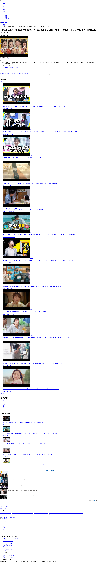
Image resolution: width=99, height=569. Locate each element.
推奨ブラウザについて (7, 545)
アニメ (4, 5)
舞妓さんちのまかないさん (21, 73)
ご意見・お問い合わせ (7, 549)
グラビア (7, 18)
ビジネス (7, 19)
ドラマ (4, 7)
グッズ (4, 10)
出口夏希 (5, 73)
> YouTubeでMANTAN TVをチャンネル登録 (9, 67)
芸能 (6, 15)
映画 (4, 9)
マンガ (6, 13)
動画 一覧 (2, 393)
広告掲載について (6, 544)
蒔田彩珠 (9, 73)
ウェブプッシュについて (8, 539)
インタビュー (5, 4)
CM (3, 401)
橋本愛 (12, 73)
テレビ (6, 16)
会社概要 (4, 550)
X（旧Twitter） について (8, 541)
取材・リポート (30, 73)
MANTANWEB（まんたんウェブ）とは (11, 538)
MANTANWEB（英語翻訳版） (9, 557)
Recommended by (91, 500)
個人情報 (4, 548)
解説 (4, 3)
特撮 (4, 6)
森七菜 (1, 73)
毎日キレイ (5, 556)
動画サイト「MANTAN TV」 (9, 555)
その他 (4, 12)
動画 (4, 11)
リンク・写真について (7, 543)
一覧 (1, 81)
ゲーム (6, 17)
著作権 (4, 546)
